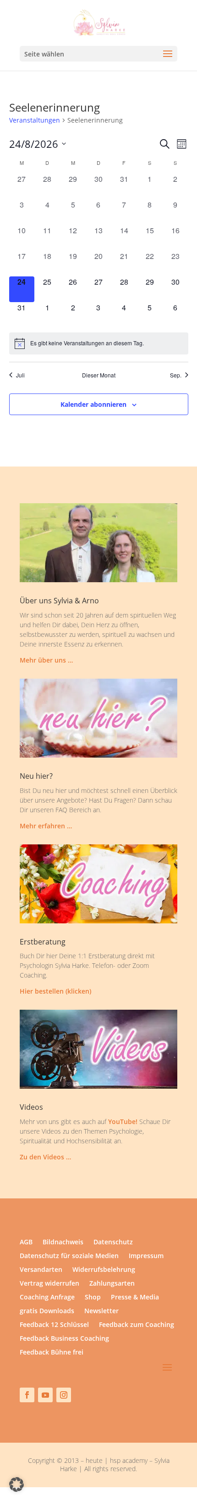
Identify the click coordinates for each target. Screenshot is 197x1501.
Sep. (175, 375)
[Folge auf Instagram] (63, 1395)
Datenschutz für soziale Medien (69, 1256)
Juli (20, 375)
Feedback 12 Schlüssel (54, 1325)
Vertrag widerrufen (49, 1283)
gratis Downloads (47, 1311)
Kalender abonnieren (93, 404)
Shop (93, 1297)
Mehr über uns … (46, 660)
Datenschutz (113, 1242)
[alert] (98, 343)
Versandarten (41, 1270)
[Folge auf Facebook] (27, 1395)
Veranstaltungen (34, 120)
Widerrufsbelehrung (103, 1270)
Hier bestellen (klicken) (55, 991)
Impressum (146, 1256)
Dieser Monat (98, 375)
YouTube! (122, 1121)
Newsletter (101, 1311)
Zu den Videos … (45, 1156)
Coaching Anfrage (47, 1297)
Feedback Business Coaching (64, 1339)
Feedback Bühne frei (51, 1352)
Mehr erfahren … (46, 825)
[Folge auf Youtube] (45, 1395)
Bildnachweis (63, 1242)
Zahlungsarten (112, 1283)
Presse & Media (135, 1297)
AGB (26, 1242)
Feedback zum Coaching (136, 1325)
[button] (16, 1484)
